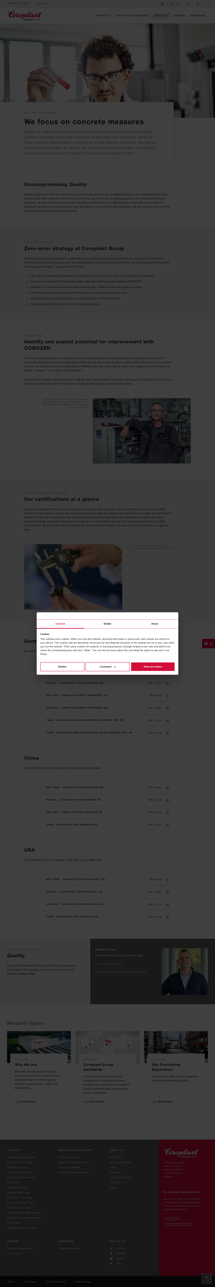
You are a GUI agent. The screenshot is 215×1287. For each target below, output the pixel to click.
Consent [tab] (60, 623)
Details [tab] (107, 623)
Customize (106, 666)
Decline (62, 666)
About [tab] (154, 623)
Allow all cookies (153, 666)
